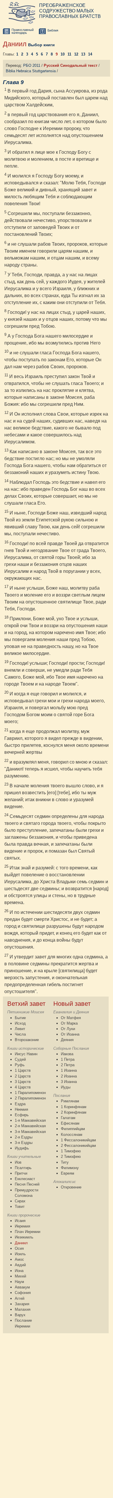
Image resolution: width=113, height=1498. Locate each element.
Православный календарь (23, 31)
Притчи (21, 1173)
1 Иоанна (69, 1070)
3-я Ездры (23, 1142)
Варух (20, 1315)
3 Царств (23, 1081)
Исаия (20, 1221)
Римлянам (70, 1101)
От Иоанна (70, 1034)
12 (76, 54)
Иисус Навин (26, 1054)
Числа (20, 1034)
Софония (23, 1292)
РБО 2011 (31, 65)
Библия (53, 30)
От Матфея (71, 1018)
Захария (22, 1304)
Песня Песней (27, 1184)
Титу (65, 1162)
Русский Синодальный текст (70, 65)
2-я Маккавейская (30, 1126)
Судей (20, 1059)
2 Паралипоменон (30, 1098)
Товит (20, 1206)
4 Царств (23, 1087)
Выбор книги (41, 44)
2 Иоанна (69, 1076)
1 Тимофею (71, 1151)
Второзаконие (27, 1040)
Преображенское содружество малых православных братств (70, 11)
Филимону (70, 1168)
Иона (19, 1271)
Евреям (67, 1173)
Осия (19, 1248)
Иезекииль (24, 1237)
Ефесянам (70, 1123)
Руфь (20, 1065)
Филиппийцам (73, 1129)
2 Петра (67, 1065)
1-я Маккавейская (30, 1120)
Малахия (22, 1309)
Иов (18, 1162)
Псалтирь (23, 1168)
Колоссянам (71, 1134)
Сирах (20, 1201)
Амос (19, 1259)
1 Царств (23, 1070)
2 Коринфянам (73, 1112)
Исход (20, 1023)
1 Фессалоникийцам (78, 1140)
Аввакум (22, 1287)
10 (63, 54)
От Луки (68, 1029)
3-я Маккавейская (30, 1131)
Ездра (20, 1104)
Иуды (65, 1087)
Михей (20, 1276)
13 (83, 54)
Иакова (67, 1054)
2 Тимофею (71, 1156)
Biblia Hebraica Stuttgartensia (31, 71)
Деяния (67, 1040)
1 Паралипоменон (30, 1092)
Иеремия (22, 1226)
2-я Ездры (23, 1137)
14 (90, 54)
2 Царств (23, 1076)
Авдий (20, 1265)
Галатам (68, 1118)
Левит (20, 1029)
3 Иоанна (69, 1081)
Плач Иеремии (27, 1231)
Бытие (20, 1018)
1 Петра (67, 1059)
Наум (19, 1281)
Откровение (71, 1187)
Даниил (21, 1243)
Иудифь (22, 1148)
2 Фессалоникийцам (78, 1145)
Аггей (19, 1298)
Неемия (21, 1109)
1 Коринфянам (73, 1107)
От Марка (69, 1023)
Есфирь (22, 1115)
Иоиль (20, 1254)
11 (69, 54)
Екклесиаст (25, 1179)
